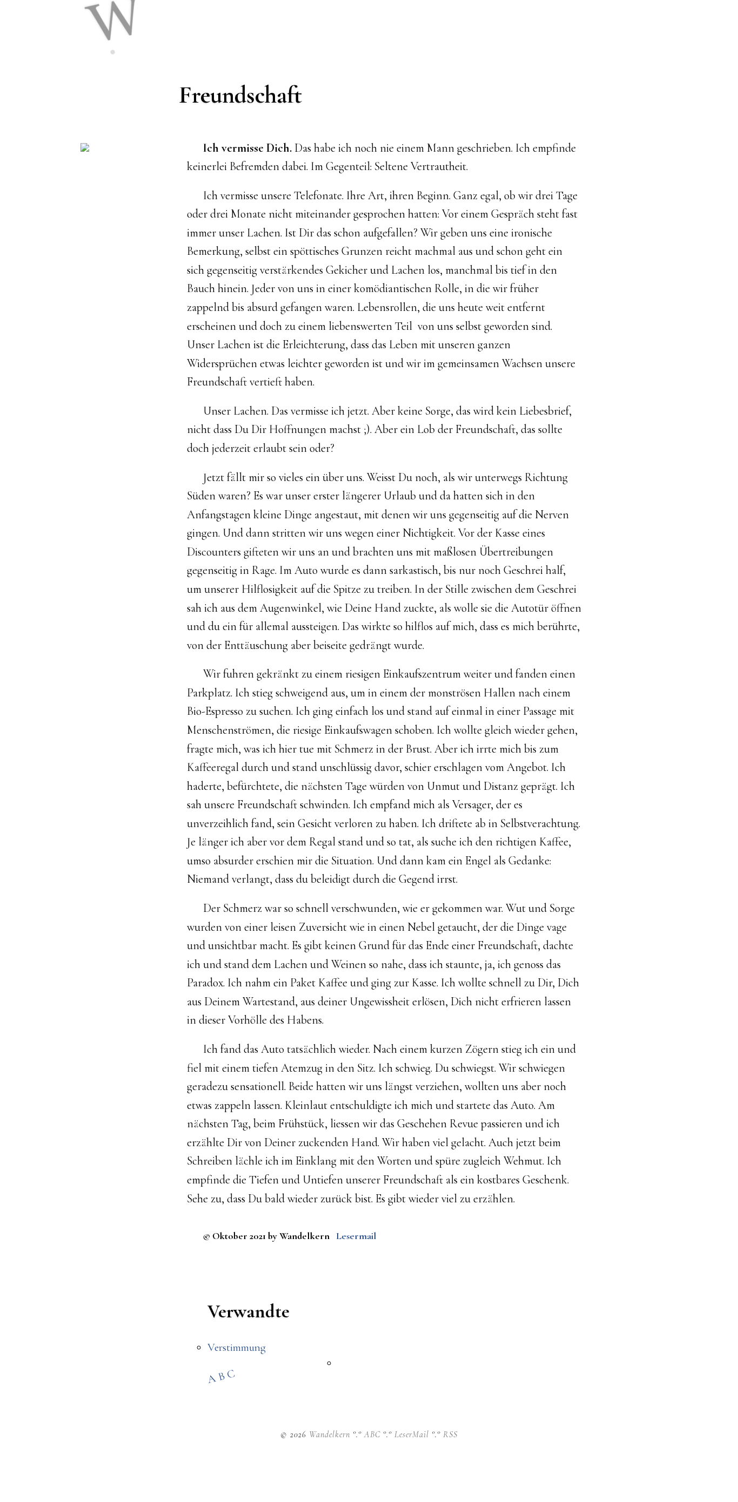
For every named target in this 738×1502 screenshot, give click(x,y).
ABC (222, 1375)
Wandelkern (329, 1434)
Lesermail (356, 1236)
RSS (450, 1434)
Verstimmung (236, 1347)
